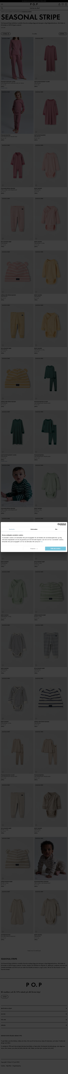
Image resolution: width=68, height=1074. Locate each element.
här (42, 541)
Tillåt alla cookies (55, 548)
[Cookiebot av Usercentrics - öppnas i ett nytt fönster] (59, 524)
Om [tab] (56, 529)
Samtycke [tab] (12, 529)
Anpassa (32, 548)
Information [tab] (34, 529)
